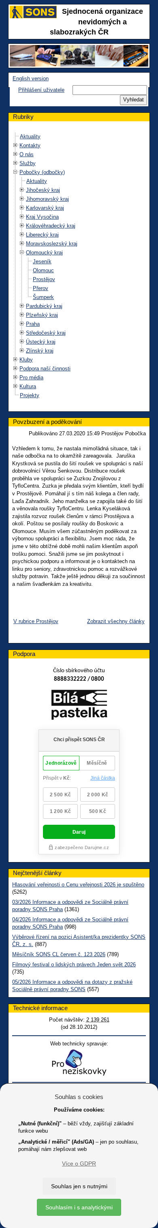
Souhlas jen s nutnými (79, 1186)
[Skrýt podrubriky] (15, 172)
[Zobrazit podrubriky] (15, 145)
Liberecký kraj (42, 235)
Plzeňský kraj (42, 315)
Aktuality (30, 136)
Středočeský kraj (46, 333)
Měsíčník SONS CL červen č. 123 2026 (58, 954)
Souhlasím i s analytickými (79, 1207)
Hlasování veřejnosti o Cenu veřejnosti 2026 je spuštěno (78, 885)
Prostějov (44, 279)
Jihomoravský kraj (47, 199)
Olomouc (43, 270)
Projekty (29, 395)
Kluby (26, 360)
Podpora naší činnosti (44, 369)
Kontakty (30, 145)
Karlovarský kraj (45, 208)
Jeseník (42, 261)
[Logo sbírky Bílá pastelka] (79, 706)
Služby (27, 163)
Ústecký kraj (41, 342)
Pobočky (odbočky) (42, 172)
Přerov (40, 288)
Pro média (31, 377)
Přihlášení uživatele (41, 90)
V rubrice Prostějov (35, 621)
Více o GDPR (79, 1163)
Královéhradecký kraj (50, 226)
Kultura (27, 386)
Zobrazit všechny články (116, 621)
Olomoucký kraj (44, 252)
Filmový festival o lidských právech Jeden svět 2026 (74, 964)
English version (31, 78)
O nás (26, 154)
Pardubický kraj (44, 306)
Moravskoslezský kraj (51, 244)
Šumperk (43, 297)
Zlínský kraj (39, 351)
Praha (33, 324)
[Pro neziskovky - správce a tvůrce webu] (79, 1062)
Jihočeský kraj (43, 190)
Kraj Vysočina (42, 217)
